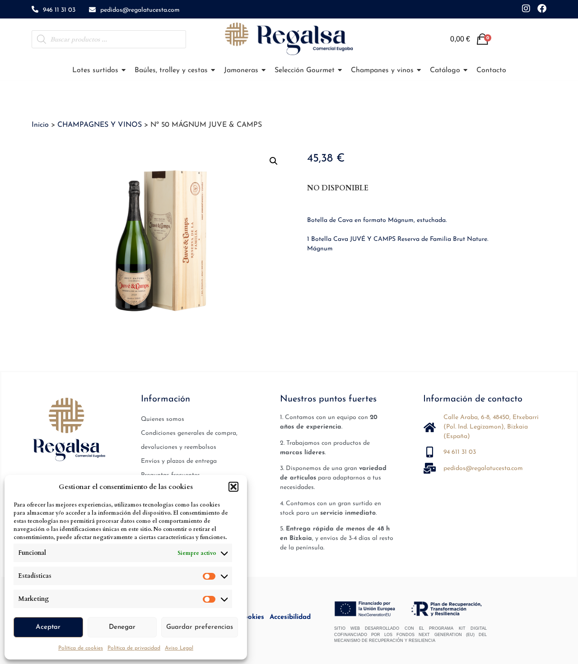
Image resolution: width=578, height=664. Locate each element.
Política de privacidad (133, 648)
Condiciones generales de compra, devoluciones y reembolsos (189, 440)
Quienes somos (162, 419)
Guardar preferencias (199, 627)
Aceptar (48, 627)
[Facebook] (541, 8)
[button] (233, 486)
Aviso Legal (179, 648)
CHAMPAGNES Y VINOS (99, 125)
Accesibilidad (290, 617)
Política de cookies (80, 648)
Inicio (40, 125)
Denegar (122, 627)
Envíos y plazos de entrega (179, 461)
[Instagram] (526, 8)
